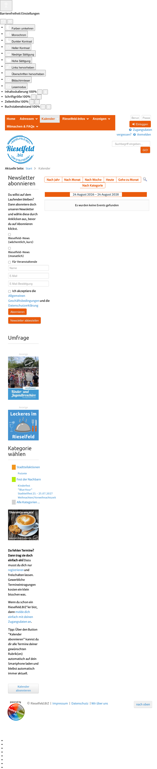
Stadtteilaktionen (28, 467)
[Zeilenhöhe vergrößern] (37, 101)
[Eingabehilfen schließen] (10, 21)
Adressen (27, 118)
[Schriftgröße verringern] (33, 96)
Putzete (22, 473)
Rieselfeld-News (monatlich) (19, 254)
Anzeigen (99, 118)
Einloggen (142, 124)
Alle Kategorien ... (28, 502)
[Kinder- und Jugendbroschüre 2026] (23, 378)
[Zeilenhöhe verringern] (31, 101)
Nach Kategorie (92, 185)
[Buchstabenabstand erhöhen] (48, 106)
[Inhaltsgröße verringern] (39, 91)
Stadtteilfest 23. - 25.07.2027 (35, 493)
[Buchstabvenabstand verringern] (43, 106)
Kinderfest (24, 485)
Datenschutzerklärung (23, 305)
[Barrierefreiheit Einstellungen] (6, 5)
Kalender (48, 118)
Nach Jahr (53, 180)
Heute (110, 180)
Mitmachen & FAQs (20, 126)
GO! (145, 150)
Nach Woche (93, 180)
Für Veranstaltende (24, 261)
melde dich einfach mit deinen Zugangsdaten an (20, 616)
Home (11, 118)
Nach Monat (72, 180)
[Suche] (145, 179)
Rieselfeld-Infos (73, 118)
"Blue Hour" (25, 489)
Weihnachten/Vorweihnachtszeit (37, 497)
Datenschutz (79, 703)
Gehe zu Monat (128, 180)
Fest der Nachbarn (29, 479)
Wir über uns (99, 703)
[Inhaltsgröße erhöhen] (45, 91)
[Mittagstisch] (23, 425)
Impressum (60, 703)
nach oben (143, 704)
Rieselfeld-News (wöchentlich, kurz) (20, 240)
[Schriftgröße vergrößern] (39, 96)
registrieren (16, 570)
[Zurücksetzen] (3, 21)
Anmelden (144, 134)
